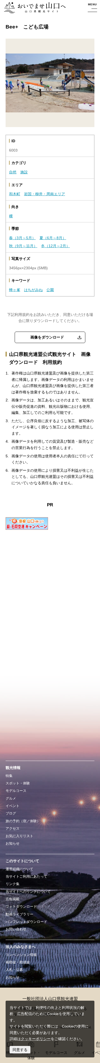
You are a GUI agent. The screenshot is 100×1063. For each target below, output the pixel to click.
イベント (12, 806)
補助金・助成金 (18, 962)
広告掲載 (12, 899)
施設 (24, 172)
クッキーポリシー (36, 1039)
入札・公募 (14, 970)
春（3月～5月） (22, 238)
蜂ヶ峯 (14, 290)
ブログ (11, 813)
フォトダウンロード (21, 907)
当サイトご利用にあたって (26, 876)
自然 (13, 172)
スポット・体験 (18, 783)
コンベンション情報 (21, 955)
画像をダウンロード (47, 337)
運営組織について (19, 869)
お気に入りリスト (19, 836)
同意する (20, 1050)
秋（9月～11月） (23, 246)
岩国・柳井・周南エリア (44, 194)
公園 (50, 290)
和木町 (14, 194)
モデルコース (16, 791)
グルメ (11, 798)
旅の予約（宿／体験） (23, 821)
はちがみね (33, 290)
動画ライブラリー (19, 914)
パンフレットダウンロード (26, 922)
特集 (9, 776)
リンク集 (12, 884)
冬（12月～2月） (55, 246)
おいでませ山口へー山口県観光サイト (33, 8)
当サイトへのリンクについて (28, 892)
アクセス (12, 828)
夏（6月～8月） (52, 238)
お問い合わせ (16, 929)
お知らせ (12, 843)
